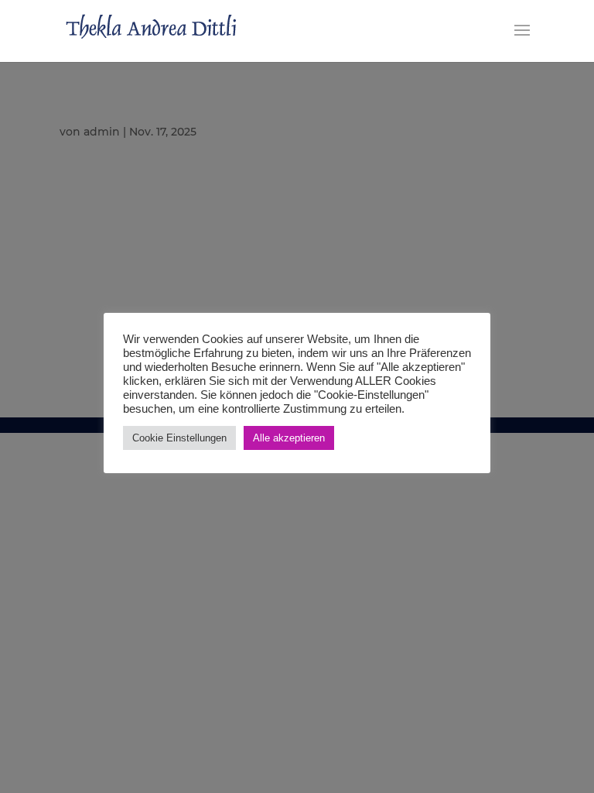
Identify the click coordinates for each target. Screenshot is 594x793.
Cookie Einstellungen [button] (179, 438)
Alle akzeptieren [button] (289, 438)
